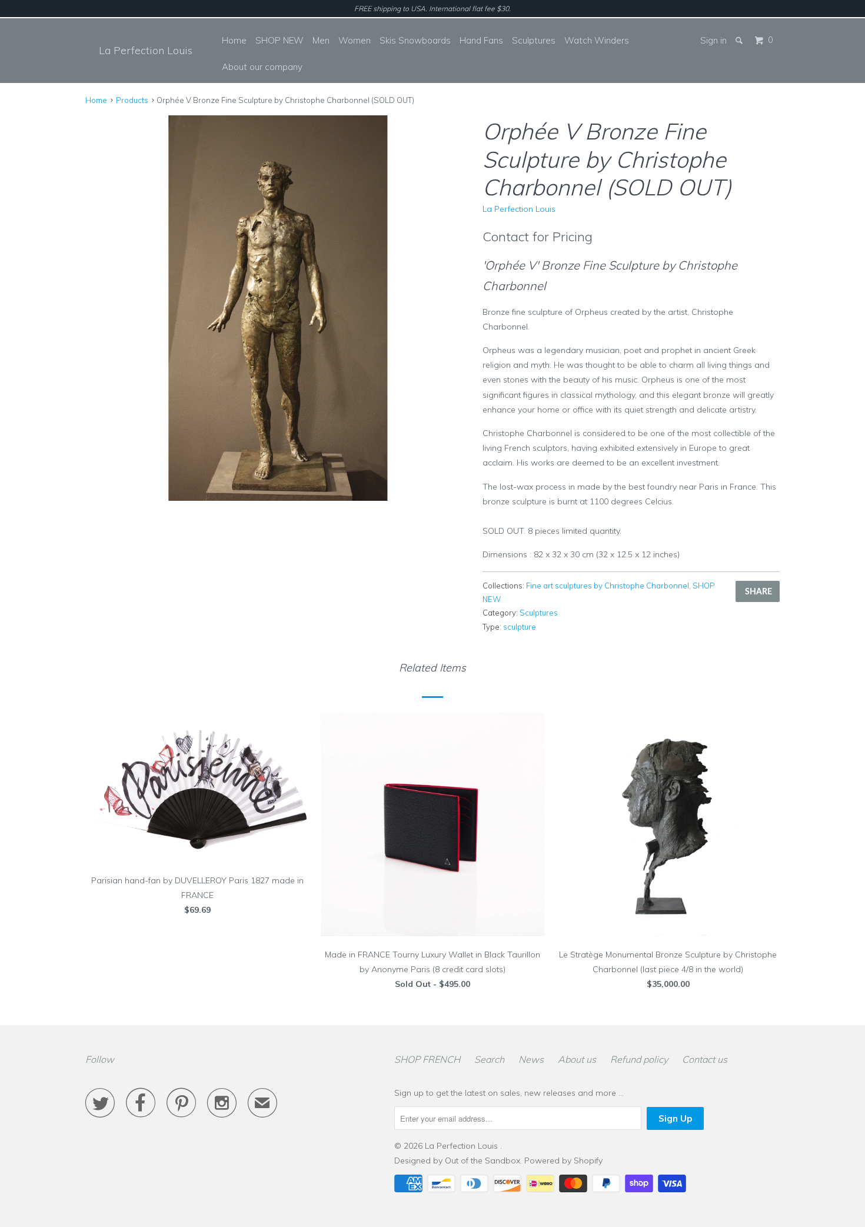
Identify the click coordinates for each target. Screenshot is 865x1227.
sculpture (519, 626)
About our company (262, 66)
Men (321, 40)
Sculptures (533, 40)
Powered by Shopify (563, 1160)
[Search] (740, 40)
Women (354, 40)
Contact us (704, 1059)
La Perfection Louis (145, 50)
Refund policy (639, 1059)
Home (234, 40)
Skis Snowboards (415, 40)
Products (132, 100)
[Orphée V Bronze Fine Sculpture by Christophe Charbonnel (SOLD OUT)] (278, 308)
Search (489, 1059)
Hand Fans (481, 40)
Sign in (713, 40)
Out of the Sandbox (482, 1160)
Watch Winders (596, 40)
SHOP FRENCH (427, 1059)
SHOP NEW (279, 40)
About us (577, 1059)
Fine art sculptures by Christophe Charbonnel (607, 585)
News (531, 1059)
